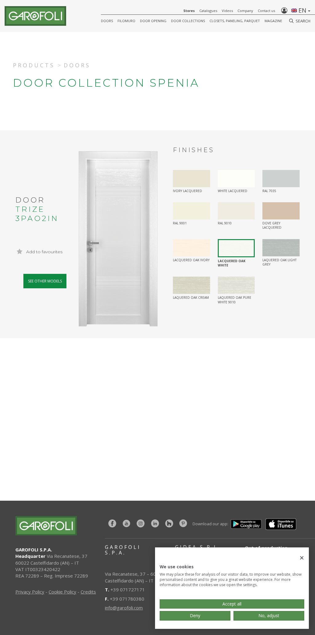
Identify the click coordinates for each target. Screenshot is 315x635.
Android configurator (238, 453)
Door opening (153, 20)
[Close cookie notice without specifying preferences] (301, 558)
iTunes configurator (89, 453)
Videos (227, 10)
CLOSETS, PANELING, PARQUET (234, 20)
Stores (189, 10)
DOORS (107, 20)
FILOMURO (126, 20)
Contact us (266, 10)
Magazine (273, 20)
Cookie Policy (62, 592)
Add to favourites (43, 251)
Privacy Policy (29, 592)
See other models (45, 281)
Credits (88, 592)
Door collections (188, 20)
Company (245, 10)
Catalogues (208, 10)
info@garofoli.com (124, 608)
